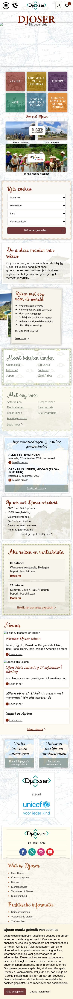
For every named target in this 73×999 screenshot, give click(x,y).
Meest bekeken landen (30, 358)
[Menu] (6, 5)
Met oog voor (22, 395)
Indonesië (12, 370)
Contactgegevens (20, 877)
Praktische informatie (30, 905)
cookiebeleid (59, 982)
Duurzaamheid (19, 896)
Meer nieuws (35, 729)
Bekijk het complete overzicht (35, 607)
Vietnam (43, 370)
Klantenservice (19, 886)
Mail (35, 842)
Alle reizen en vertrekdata (36, 552)
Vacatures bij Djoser (22, 891)
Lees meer (20, 338)
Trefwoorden (18, 921)
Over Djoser (17, 873)
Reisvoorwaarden (20, 912)
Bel (29, 842)
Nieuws (12, 625)
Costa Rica (13, 364)
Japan (10, 375)
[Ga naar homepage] (36, 5)
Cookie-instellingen (40, 991)
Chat (42, 842)
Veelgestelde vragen (22, 916)
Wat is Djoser (23, 866)
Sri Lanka (44, 364)
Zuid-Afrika (45, 375)
